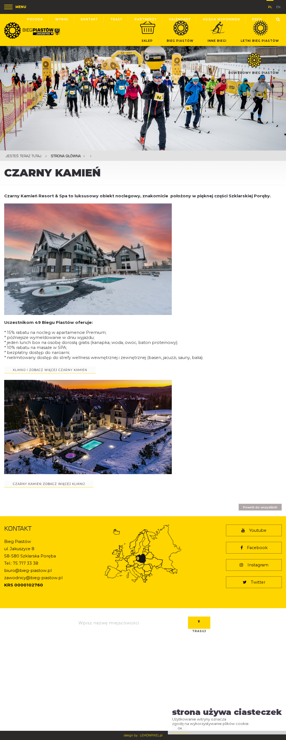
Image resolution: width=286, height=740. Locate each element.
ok (180, 728)
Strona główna (66, 156)
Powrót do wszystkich (260, 507)
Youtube (257, 530)
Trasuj (199, 623)
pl (270, 6)
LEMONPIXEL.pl (151, 735)
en (278, 6)
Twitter (258, 582)
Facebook (257, 547)
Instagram (257, 564)
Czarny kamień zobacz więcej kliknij (49, 484)
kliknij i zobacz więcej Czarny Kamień (50, 370)
